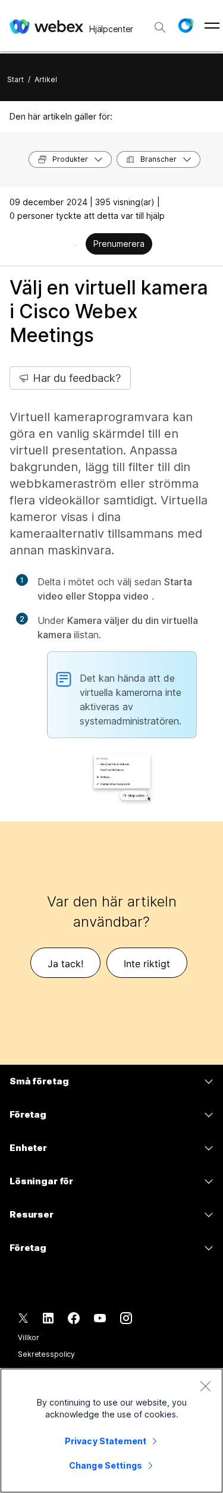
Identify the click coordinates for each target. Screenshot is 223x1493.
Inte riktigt (147, 964)
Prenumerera (119, 244)
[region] (111, 1430)
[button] (185, 25)
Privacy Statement (105, 1441)
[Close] (205, 1386)
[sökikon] (160, 27)
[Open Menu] (212, 25)
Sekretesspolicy (46, 1354)
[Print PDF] (76, 245)
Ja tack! (65, 964)
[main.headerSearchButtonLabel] (160, 23)
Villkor (28, 1337)
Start (15, 79)
